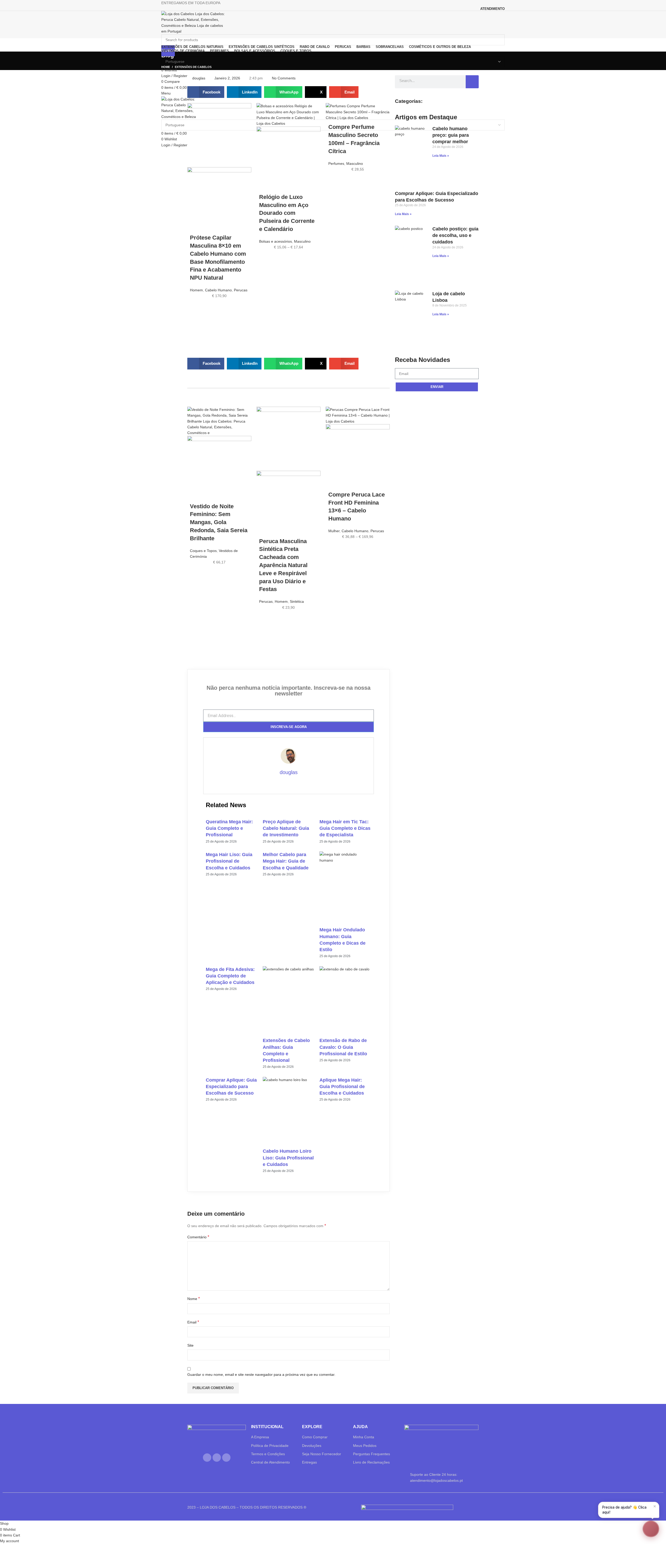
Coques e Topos (203, 551)
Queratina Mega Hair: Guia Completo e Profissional (229, 828)
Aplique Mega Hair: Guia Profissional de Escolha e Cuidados (342, 1086)
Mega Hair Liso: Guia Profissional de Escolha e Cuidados (229, 861)
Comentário (198, 1237)
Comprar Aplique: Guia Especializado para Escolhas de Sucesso (231, 1086)
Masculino (302, 241)
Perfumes (336, 163)
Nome (193, 1298)
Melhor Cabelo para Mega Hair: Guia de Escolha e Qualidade (286, 861)
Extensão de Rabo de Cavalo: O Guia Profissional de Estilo (343, 1047)
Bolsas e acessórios (275, 241)
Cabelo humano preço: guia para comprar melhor (450, 135)
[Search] (472, 81)
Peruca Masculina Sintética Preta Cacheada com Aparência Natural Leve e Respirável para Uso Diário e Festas (283, 565)
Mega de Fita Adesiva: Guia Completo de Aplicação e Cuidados (230, 976)
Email (193, 1322)
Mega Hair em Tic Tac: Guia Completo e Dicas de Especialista (344, 828)
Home (165, 66)
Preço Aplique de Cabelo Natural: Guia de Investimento (286, 828)
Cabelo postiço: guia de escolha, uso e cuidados (455, 235)
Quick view (196, 332)
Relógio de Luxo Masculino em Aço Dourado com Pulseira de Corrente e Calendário (287, 213)
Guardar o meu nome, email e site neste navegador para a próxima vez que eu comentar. (261, 1374)
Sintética (297, 601)
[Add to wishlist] (196, 306)
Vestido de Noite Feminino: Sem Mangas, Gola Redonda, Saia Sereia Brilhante (218, 522)
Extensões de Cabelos (193, 66)
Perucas (240, 290)
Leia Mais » (440, 156)
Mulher (334, 531)
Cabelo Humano (218, 290)
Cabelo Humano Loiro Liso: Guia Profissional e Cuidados (288, 1157)
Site (190, 1345)
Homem (196, 290)
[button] (205, 92)
